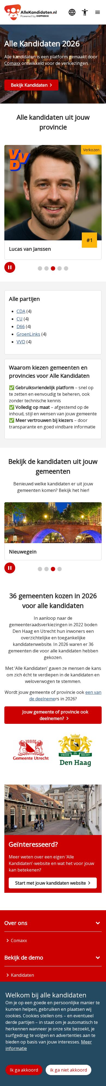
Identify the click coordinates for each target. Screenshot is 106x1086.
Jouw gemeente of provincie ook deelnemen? (55, 715)
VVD (21, 342)
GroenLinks (28, 334)
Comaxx (12, 63)
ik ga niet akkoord (68, 1070)
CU (20, 319)
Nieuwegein (22, 551)
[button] (40, 268)
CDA (21, 311)
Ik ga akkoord (24, 1070)
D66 (21, 326)
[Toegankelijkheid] (84, 12)
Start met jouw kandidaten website (50, 883)
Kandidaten (22, 975)
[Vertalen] (72, 12)
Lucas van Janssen (30, 249)
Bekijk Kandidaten (29, 85)
